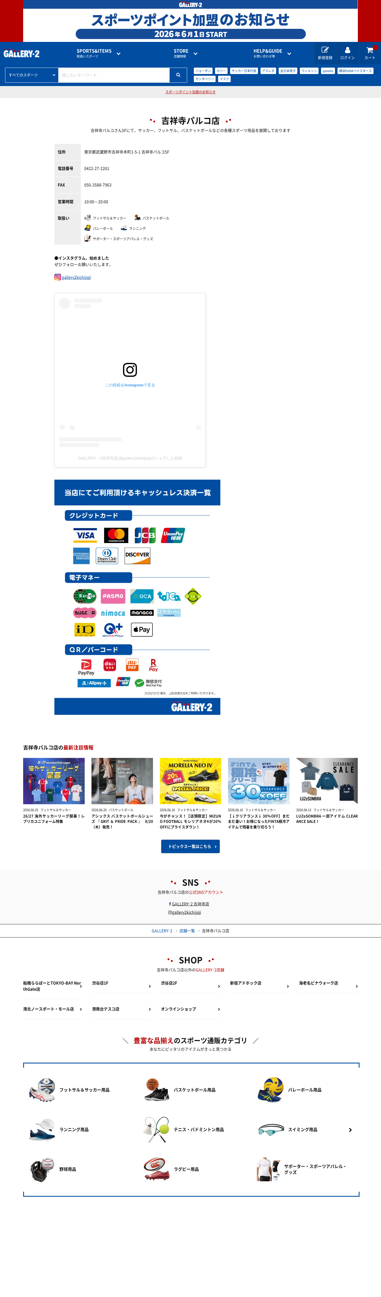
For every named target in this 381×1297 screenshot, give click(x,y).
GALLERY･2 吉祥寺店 (192, 904)
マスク (224, 78)
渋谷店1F (100, 983)
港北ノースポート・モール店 (48, 1009)
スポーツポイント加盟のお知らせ (190, 92)
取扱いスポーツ (94, 53)
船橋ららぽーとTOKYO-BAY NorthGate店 (52, 986)
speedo (328, 70)
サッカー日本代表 (244, 70)
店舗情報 (181, 53)
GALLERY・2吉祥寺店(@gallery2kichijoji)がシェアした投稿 (130, 458)
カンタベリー (205, 78)
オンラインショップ (178, 1009)
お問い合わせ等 (268, 53)
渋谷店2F (169, 983)
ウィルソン (309, 70)
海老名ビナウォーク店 (318, 983)
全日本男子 (288, 70)
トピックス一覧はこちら (189, 846)
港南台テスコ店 (105, 1009)
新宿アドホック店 (245, 983)
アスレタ (268, 70)
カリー (221, 70)
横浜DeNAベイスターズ (355, 70)
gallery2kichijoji (76, 277)
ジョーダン (203, 70)
